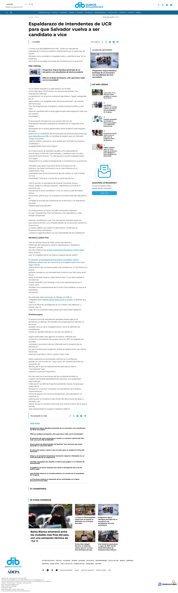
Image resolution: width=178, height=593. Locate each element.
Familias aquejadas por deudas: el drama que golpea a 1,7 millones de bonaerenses (57, 462)
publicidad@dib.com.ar (13, 579)
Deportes (123, 12)
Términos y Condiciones (87, 570)
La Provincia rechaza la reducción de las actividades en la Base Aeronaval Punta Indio (54, 480)
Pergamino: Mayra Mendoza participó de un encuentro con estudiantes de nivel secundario (57, 429)
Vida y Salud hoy (67, 563)
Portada (31, 17)
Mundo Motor (79, 563)
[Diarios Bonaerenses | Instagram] (167, 5)
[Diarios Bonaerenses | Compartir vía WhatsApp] (110, 42)
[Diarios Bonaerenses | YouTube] (171, 5)
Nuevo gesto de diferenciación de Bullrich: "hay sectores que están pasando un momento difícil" (56, 445)
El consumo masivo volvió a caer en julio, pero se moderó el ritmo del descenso (57, 450)
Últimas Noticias (44, 12)
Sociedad (80, 12)
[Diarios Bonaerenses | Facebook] (159, 5)
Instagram (48, 570)
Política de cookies (101, 570)
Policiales (88, 12)
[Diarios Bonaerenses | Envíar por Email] (114, 42)
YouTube (57, 570)
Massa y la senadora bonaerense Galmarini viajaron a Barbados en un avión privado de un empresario (57, 456)
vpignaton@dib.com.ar (26, 579)
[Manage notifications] (173, 581)
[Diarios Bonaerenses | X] (163, 5)
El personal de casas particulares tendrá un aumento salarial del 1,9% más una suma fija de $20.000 (57, 439)
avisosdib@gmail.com (38, 579)
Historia (131, 12)
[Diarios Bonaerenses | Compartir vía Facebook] (102, 42)
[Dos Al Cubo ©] (167, 586)
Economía (63, 12)
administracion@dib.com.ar (12, 584)
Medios (138, 12)
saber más (104, 193)
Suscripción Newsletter (66, 570)
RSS (109, 570)
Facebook (43, 570)
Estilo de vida (112, 12)
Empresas (129, 560)
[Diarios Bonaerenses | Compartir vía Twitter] (106, 42)
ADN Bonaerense (100, 12)
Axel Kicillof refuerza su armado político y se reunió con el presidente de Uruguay (57, 474)
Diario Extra (54, 563)
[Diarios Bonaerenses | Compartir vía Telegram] (117, 42)
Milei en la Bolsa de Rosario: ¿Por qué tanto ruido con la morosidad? (56, 434)
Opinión (71, 12)
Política (55, 12)
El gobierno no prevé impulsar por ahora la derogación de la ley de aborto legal (56, 468)
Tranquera (90, 563)
